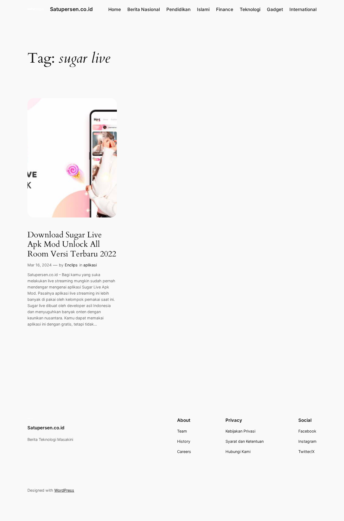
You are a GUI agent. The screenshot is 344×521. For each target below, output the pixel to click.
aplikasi (90, 265)
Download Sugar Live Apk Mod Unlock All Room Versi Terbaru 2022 (71, 244)
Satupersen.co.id (71, 9)
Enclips (71, 265)
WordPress (64, 490)
